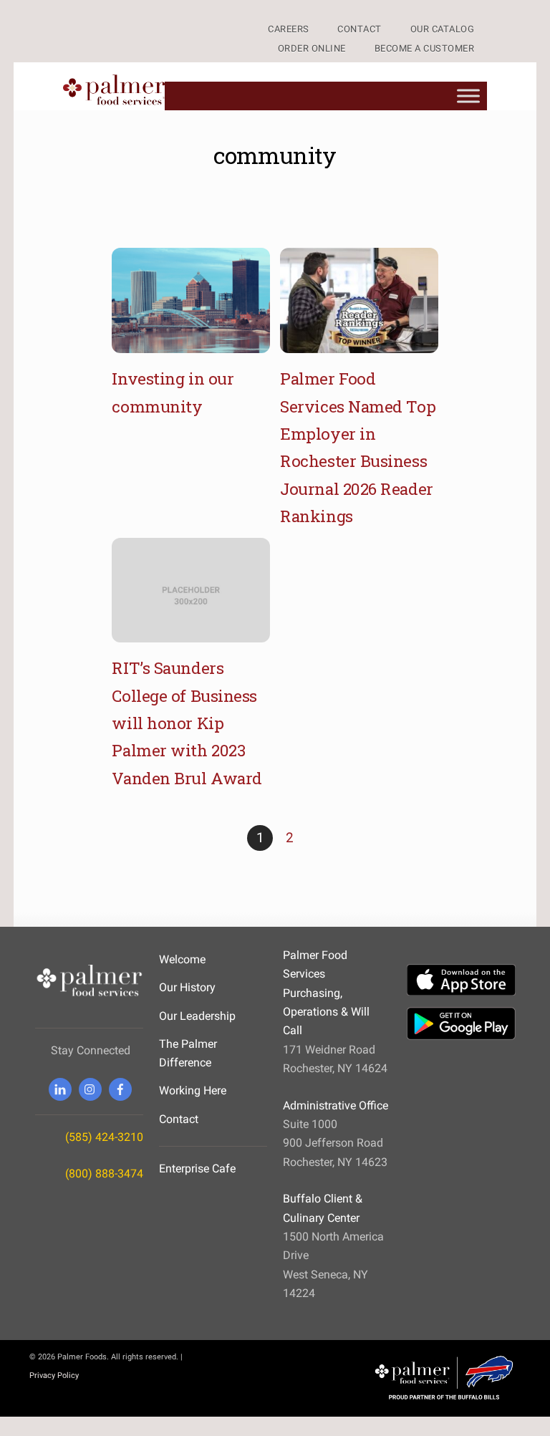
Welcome (182, 959)
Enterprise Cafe (197, 1168)
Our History (187, 987)
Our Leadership (197, 1016)
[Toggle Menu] (468, 95)
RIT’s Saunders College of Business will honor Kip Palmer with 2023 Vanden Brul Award (186, 722)
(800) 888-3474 (104, 1173)
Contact (178, 1119)
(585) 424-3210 (104, 1137)
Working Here (192, 1090)
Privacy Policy (54, 1375)
